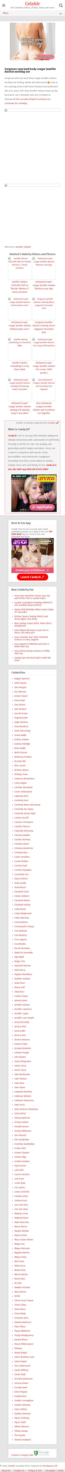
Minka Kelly (20, 1270)
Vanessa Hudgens (22, 1439)
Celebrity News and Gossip (27, 804)
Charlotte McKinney (23, 831)
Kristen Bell (20, 1148)
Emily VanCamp (21, 918)
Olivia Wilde (20, 1313)
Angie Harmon (21, 722)
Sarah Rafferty (21, 1370)
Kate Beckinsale (22, 1074)
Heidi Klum (19, 983)
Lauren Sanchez (22, 1174)
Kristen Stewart (21, 1152)
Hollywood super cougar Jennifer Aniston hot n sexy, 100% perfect (44, 368)
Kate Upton (19, 1087)
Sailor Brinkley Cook (24, 1357)
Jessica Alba (20, 1026)
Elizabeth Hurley (22, 905)
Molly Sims (19, 1279)
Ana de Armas (21, 713)
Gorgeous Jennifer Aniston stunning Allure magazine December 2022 (43, 327)
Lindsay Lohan (21, 1196)
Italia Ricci (19, 991)
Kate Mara (19, 1083)
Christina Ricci (21, 852)
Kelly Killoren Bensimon (26, 1109)
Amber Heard (20, 696)
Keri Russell (20, 1135)
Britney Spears (21, 770)
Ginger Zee (19, 961)
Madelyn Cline (21, 1213)
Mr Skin (18, 1283)
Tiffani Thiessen (21, 1426)
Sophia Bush (20, 1396)
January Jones (20, 1000)
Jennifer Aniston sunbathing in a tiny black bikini (19, 366)
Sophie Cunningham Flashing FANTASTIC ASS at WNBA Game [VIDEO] (33, 603)
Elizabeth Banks (22, 900)
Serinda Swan (20, 1387)
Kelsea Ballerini (22, 1118)
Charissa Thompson (23, 822)
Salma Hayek (20, 1361)
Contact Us (19, 1470)
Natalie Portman (22, 1287)
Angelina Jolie (21, 718)
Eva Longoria (20, 939)
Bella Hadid (19, 748)
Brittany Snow (21, 774)
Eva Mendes (20, 944)
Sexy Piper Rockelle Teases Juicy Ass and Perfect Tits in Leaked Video (32, 597)
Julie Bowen (20, 1057)
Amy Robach (20, 709)
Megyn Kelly (20, 1257)
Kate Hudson (20, 1078)
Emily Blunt (20, 909)
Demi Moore (20, 887)
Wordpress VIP (50, 1466)
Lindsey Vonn (20, 1200)
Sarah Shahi (20, 1374)
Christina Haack (21, 844)
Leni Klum (19, 1178)
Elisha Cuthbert (21, 896)
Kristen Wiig (20, 1157)
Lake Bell (19, 1170)
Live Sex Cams (21, 1209)
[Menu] (3, 5)
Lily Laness (19, 1187)
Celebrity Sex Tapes (24, 809)
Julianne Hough (21, 1052)
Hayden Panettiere (23, 974)
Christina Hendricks (23, 848)
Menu (5, 13)
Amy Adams (19, 704)
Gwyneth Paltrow (22, 965)
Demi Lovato (20, 883)
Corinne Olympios (23, 870)
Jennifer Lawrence (23, 1009)
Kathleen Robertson (24, 1100)
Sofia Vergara (20, 1392)
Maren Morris (20, 1226)
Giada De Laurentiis (23, 952)
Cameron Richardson (24, 778)
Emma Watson (21, 922)
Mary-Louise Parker (23, 1239)
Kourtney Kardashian (24, 1144)
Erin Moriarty (20, 935)
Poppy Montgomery (24, 1335)
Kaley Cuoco (20, 1065)
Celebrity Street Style (25, 813)
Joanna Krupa (20, 1044)
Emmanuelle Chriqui (24, 926)
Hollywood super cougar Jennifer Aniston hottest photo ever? (19, 325)
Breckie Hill (20, 761)
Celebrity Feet (21, 800)
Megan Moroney (22, 1248)
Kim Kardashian (21, 1139)
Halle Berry (20, 970)
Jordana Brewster (22, 1048)
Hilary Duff (19, 987)
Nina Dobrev (20, 1292)
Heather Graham (22, 978)
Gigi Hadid (19, 957)
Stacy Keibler (20, 1409)
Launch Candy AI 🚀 (33, 577)
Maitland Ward (21, 1218)
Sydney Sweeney (22, 1413)
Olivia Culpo (20, 1305)
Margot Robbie (21, 1231)
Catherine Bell (21, 796)
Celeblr (32, 3)
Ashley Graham (21, 739)
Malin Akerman (21, 1222)
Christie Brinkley (22, 839)
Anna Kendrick (21, 726)
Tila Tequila (19, 1435)
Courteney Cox (21, 874)
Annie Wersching (22, 731)
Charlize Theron (22, 826)
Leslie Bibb (19, 1183)
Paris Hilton (19, 1326)
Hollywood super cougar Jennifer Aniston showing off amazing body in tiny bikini (19, 408)
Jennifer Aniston (23, 247)
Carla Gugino (20, 783)
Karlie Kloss (20, 1070)
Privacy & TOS (35, 1470)
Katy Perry (19, 1105)
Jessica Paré (20, 1035)
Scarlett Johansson (23, 1379)
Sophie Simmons (22, 1405)
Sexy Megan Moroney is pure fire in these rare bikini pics (31, 631)
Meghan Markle (21, 1252)
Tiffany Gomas (21, 1431)
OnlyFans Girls (21, 1318)
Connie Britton (21, 861)
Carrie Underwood (23, 791)
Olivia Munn (20, 1309)
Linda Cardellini (21, 1192)
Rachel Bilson (21, 1339)
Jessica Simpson (22, 1039)
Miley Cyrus (19, 1265)
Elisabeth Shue (21, 891)
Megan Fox (19, 1244)
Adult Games (20, 683)
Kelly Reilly (20, 1113)
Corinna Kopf (20, 865)
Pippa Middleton (22, 1331)
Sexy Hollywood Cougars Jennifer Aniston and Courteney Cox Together (44, 408)
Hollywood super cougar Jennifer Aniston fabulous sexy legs (44, 285)
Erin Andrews (20, 931)
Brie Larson (19, 765)
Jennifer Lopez (21, 1013)
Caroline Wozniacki (23, 787)
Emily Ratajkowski (23, 913)
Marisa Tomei (20, 1235)
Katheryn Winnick (22, 1096)
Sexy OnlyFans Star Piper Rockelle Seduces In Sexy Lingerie (31, 638)
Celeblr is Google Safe (22, 1455)
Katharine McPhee (23, 1092)
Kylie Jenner (20, 1165)
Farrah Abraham (22, 948)
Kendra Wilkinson (22, 1131)
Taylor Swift (20, 1422)
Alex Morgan (20, 687)
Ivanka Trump (21, 996)
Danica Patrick (21, 878)
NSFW (17, 1296)
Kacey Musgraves (22, 1061)
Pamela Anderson (22, 1322)
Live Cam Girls (21, 1205)
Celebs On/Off (21, 818)
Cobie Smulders (22, 857)
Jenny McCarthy (21, 1022)
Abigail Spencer (22, 678)
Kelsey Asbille (21, 1122)
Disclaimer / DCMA (54, 1470)
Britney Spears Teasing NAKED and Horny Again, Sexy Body (31, 617)
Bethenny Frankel (23, 757)
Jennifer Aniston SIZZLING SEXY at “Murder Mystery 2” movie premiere (19, 287)
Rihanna (18, 1348)
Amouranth (19, 700)
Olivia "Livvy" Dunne (23, 1300)
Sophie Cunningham (23, 1400)
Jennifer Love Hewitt (24, 1018)
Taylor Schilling (21, 1418)
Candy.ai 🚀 (52, 423)
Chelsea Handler (22, 835)
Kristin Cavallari (21, 1161)
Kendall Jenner (21, 1126)
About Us (6, 1470)
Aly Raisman (20, 691)
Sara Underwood (22, 1365)
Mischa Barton (21, 1274)
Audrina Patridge (22, 744)
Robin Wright (20, 1352)
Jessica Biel (19, 1031)
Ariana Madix (20, 735)
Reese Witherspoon (23, 1344)
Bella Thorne (20, 752)
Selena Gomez (21, 1383)
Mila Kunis (19, 1261)
